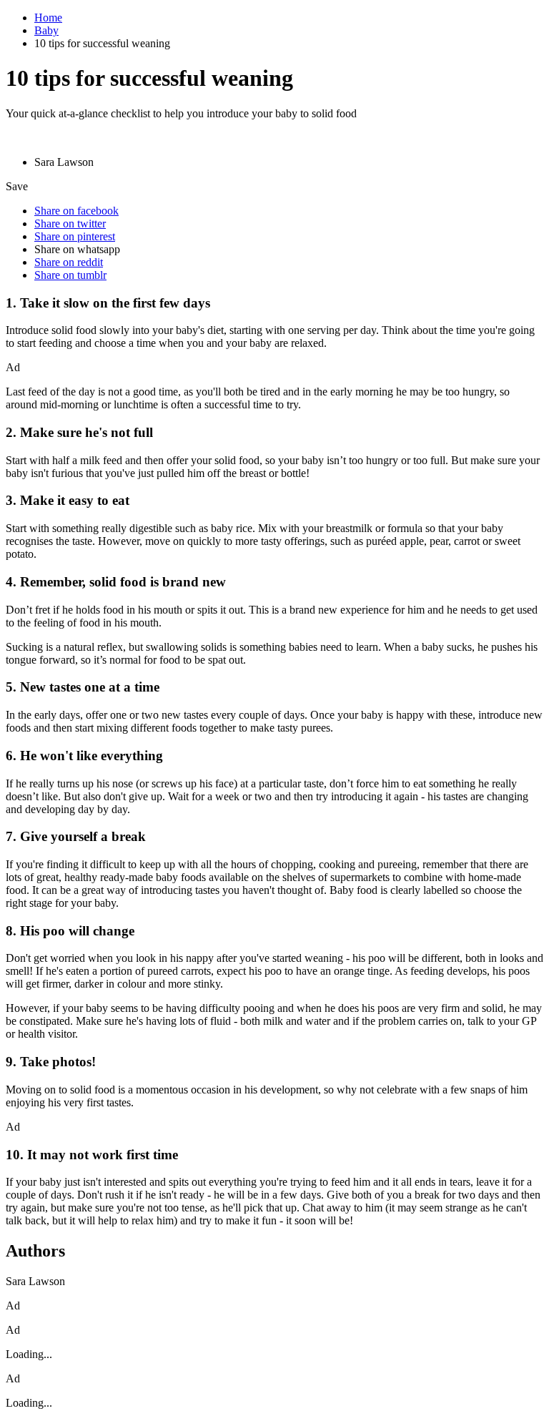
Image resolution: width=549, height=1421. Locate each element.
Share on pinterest (74, 236)
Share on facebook (76, 211)
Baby (46, 30)
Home (48, 17)
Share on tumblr (70, 275)
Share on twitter (70, 223)
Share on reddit (68, 262)
